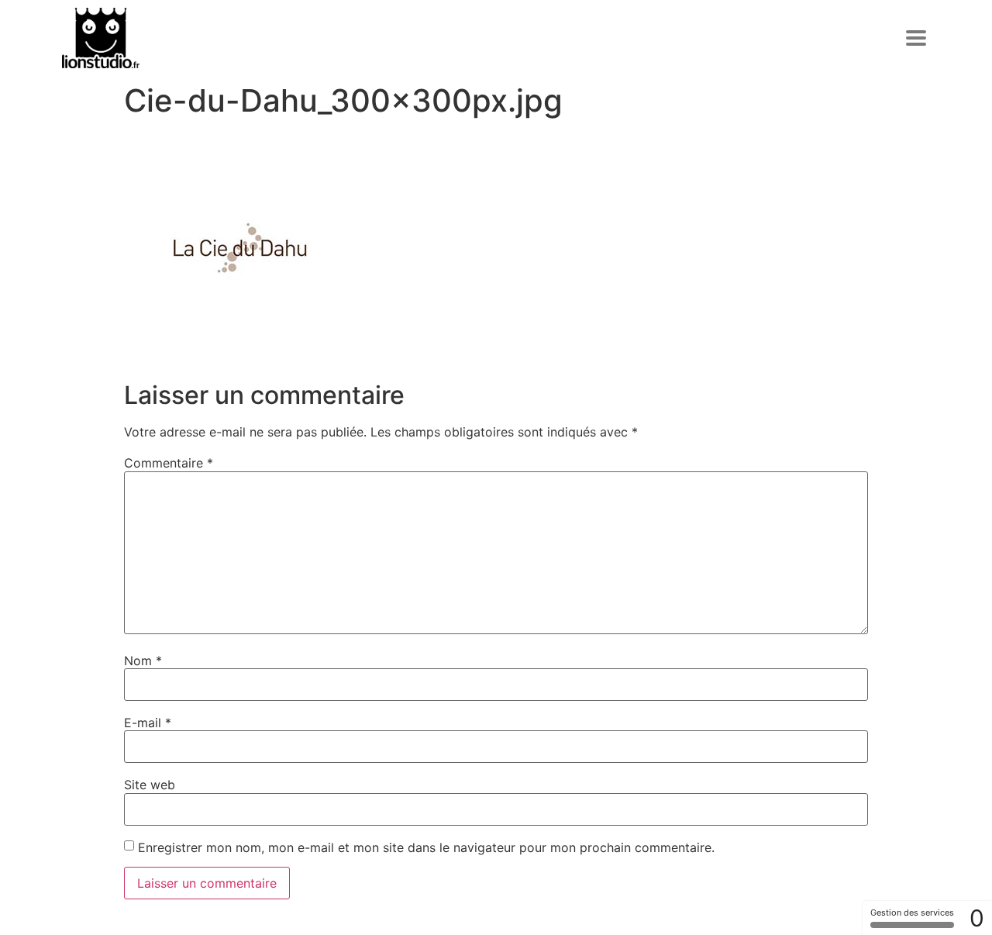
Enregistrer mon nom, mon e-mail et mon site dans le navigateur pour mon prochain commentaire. (426, 847)
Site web (149, 784)
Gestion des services (912, 912)
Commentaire (168, 463)
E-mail (147, 722)
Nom (143, 660)
